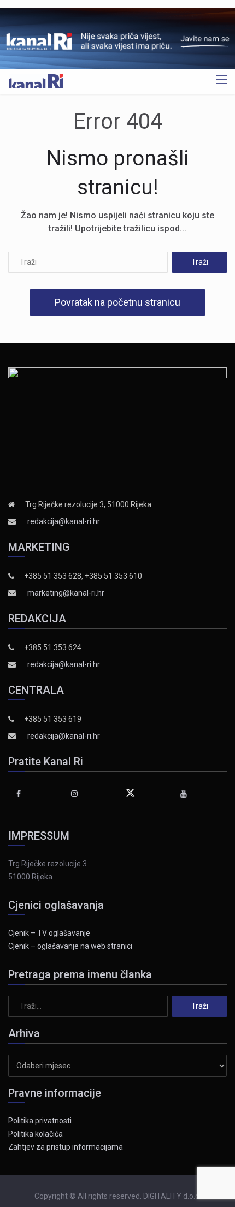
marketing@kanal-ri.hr (65, 592)
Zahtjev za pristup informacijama (65, 1147)
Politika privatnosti (40, 1120)
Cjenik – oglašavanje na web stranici (70, 946)
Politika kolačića (35, 1133)
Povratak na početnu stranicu (117, 302)
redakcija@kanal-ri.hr (63, 521)
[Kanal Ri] (36, 80)
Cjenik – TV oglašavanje (49, 933)
